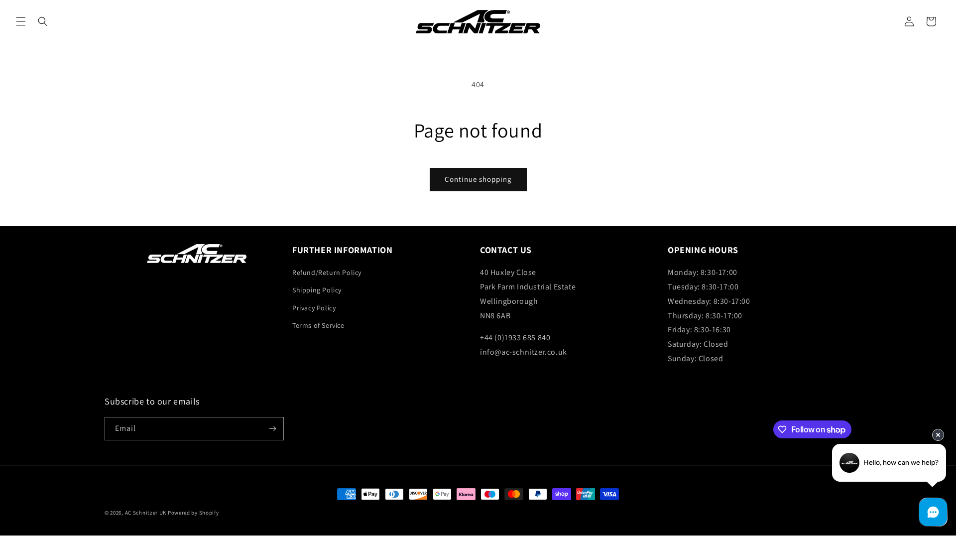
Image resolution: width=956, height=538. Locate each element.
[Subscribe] (272, 428)
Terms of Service (318, 325)
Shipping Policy (317, 289)
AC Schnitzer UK (146, 512)
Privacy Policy (314, 307)
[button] (21, 21)
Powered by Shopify (193, 512)
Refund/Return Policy (326, 272)
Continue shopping (478, 179)
